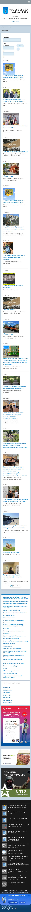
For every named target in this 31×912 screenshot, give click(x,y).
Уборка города (8, 176)
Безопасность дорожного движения (15, 603)
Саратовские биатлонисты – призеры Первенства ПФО (15, 127)
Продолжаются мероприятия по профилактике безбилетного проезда (14, 257)
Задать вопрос (13, 902)
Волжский (6, 687)
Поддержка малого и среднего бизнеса (13, 656)
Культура (6, 628)
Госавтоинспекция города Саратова (14, 613)
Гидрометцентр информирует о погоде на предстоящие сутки (13, 76)
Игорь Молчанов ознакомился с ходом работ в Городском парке (13, 100)
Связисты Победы (9, 309)
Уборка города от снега (11, 671)
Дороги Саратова (8, 615)
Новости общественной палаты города (15, 641)
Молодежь (6, 633)
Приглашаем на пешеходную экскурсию (13, 286)
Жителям (15, 22)
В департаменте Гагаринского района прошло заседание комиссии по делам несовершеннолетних (13, 416)
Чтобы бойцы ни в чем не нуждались (15, 151)
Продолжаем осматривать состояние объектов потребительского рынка (15, 500)
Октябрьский (7, 700)
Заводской (6, 692)
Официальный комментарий (12, 648)
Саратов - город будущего (11, 666)
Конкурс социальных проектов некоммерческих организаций (13, 625)
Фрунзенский (7, 702)
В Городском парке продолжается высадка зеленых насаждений (14, 387)
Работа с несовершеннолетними (13, 663)
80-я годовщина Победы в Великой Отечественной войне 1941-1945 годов (15, 597)
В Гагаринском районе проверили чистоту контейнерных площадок (14, 527)
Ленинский (6, 697)
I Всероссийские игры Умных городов (15, 601)
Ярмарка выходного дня (11, 552)
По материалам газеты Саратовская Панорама (14, 651)
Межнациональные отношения (13, 631)
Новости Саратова (9, 643)
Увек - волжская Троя (10, 673)
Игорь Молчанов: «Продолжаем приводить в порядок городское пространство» (14, 229)
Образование (7, 646)
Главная (3, 27)
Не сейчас (22, 902)
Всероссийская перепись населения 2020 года (15, 607)
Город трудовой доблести (11, 610)
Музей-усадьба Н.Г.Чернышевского (14, 636)
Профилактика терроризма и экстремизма (12, 660)
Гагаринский (7, 690)
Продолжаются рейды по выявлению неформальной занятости (12, 577)
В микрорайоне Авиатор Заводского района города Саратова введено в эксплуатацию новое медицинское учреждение (15, 361)
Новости (10, 27)
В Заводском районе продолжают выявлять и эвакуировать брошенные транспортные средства (15, 445)
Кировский (6, 695)
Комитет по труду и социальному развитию (13, 621)
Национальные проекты (11, 638)
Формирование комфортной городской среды (12, 676)
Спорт (5, 668)
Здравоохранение (9, 618)
